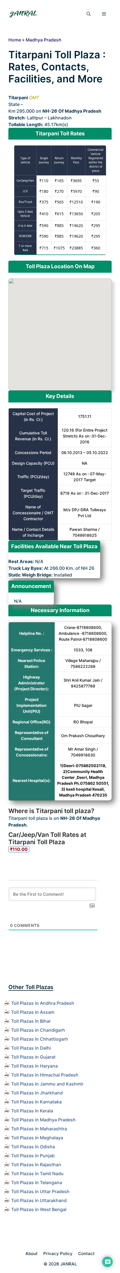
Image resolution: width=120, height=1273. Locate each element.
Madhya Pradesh (43, 40)
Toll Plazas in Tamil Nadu (37, 1173)
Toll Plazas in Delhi (31, 1048)
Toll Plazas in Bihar (31, 1021)
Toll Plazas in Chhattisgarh (39, 1039)
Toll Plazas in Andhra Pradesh (42, 1003)
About (31, 1253)
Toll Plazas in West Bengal (38, 1209)
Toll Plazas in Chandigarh (38, 1030)
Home (14, 40)
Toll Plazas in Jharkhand (37, 1093)
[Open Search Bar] (88, 14)
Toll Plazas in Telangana (36, 1182)
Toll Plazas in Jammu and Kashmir (47, 1084)
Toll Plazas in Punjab (33, 1155)
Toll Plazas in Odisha (33, 1146)
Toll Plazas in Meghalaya (37, 1137)
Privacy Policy (58, 1253)
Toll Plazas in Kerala (32, 1111)
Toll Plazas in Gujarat (33, 1057)
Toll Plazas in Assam (32, 1012)
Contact (86, 1253)
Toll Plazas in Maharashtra (39, 1128)
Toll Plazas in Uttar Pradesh (40, 1191)
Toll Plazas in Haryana (34, 1066)
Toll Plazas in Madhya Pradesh (43, 1119)
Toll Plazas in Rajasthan (36, 1164)
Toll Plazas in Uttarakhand (39, 1200)
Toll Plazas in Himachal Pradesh (44, 1075)
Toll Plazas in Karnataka (36, 1102)
